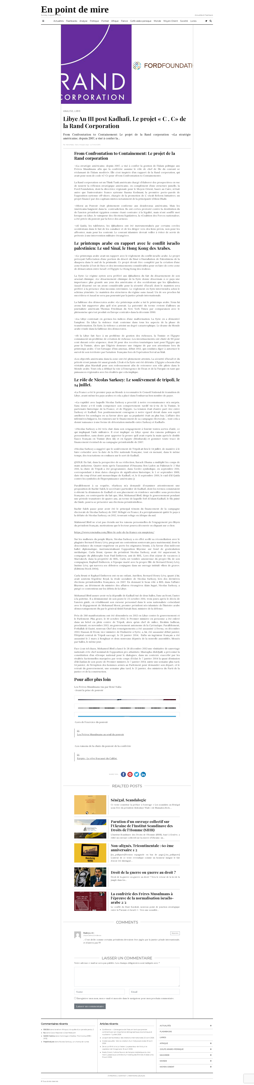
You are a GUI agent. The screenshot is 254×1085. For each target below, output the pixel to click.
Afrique (115, 21)
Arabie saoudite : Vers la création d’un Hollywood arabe (124, 1041)
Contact (122, 1076)
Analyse (83, 21)
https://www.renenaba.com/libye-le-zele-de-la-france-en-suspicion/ (114, 532)
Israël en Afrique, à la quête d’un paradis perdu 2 (74, 1029)
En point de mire (75, 9)
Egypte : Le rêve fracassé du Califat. (97, 758)
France (124, 21)
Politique (94, 21)
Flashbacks (71, 21)
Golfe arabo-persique (140, 21)
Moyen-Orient (170, 21)
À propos (112, 1076)
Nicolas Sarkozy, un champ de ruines (74, 1042)
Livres (193, 21)
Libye (77, 111)
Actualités (59, 21)
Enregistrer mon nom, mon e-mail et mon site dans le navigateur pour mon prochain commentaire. (125, 998)
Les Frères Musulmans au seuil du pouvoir (100, 734)
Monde (157, 21)
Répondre (175, 933)
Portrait (105, 21)
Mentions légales (136, 1076)
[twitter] (206, 21)
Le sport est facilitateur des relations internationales (122, 1038)
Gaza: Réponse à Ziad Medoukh (63, 1033)
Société (184, 21)
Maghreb (164, 1055)
